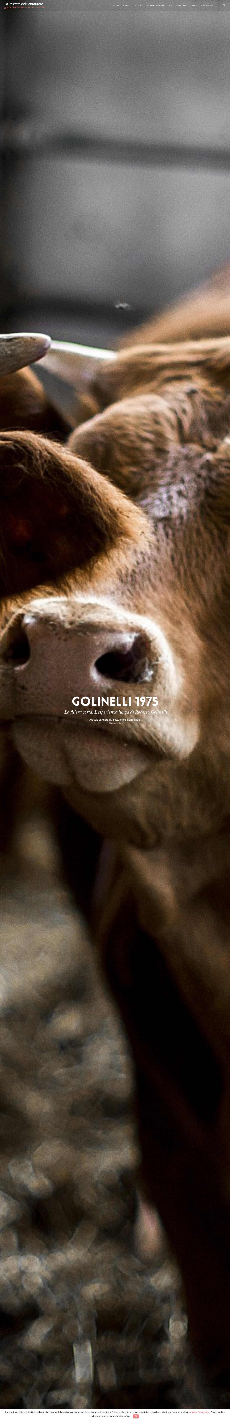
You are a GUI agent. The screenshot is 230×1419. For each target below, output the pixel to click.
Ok (136, 1416)
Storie (193, 5)
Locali (139, 5)
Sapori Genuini (156, 5)
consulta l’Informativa (199, 1412)
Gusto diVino (177, 5)
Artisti (127, 5)
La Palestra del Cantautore (23, 3)
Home (116, 5)
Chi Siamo (207, 5)
